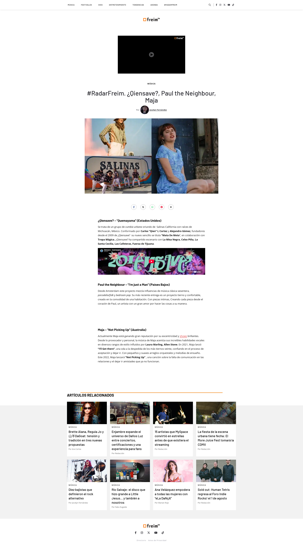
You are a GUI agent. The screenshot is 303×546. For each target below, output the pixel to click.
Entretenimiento (117, 5)
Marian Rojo (163, 502)
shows (183, 336)
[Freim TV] (151, 19)
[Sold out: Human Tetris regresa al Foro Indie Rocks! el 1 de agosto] (216, 471)
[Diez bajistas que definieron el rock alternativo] (87, 471)
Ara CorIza (76, 449)
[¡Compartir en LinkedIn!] (152, 207)
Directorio (141, 540)
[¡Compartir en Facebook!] (134, 207)
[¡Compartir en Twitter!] (143, 207)
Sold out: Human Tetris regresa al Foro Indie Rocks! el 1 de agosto (214, 494)
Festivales (86, 5)
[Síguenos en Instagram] (220, 4)
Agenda (154, 5)
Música (71, 5)
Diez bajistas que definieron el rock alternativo (81, 494)
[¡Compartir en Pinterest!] (161, 207)
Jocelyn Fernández (158, 110)
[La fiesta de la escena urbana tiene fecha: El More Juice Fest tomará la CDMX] (216, 413)
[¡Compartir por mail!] (171, 207)
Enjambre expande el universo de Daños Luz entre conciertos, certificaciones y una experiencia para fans (127, 440)
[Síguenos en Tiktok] (233, 4)
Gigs (100, 5)
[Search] (209, 4)
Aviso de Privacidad (157, 540)
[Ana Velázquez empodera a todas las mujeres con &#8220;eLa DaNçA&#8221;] (173, 471)
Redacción (119, 453)
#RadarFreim (170, 5)
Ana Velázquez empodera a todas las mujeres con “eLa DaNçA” (172, 494)
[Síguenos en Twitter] (224, 4)
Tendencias (138, 5)
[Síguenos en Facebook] (216, 4)
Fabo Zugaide (121, 507)
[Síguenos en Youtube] (229, 4)
